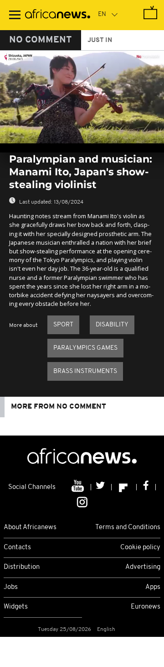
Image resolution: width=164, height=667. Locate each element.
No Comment (40, 40)
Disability (112, 324)
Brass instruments (85, 371)
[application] (82, 97)
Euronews (145, 607)
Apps (152, 587)
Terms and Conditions (127, 527)
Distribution (22, 567)
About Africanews (30, 527)
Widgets (16, 607)
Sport (63, 324)
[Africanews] (57, 15)
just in (99, 40)
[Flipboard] (124, 487)
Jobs (11, 587)
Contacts (17, 547)
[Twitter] (101, 487)
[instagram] (82, 501)
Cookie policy (140, 547)
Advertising (142, 567)
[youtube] (78, 487)
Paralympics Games (85, 348)
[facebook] (146, 487)
